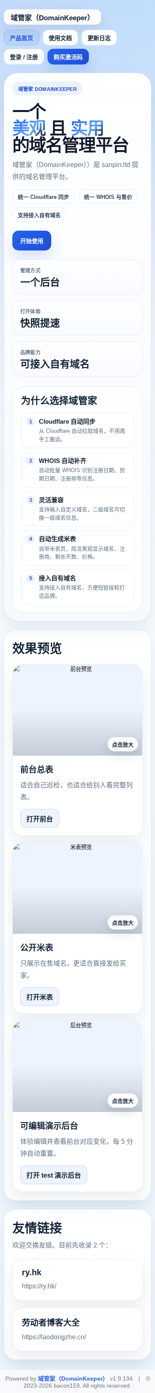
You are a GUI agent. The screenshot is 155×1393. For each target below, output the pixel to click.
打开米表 (39, 997)
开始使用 (31, 241)
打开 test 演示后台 (53, 1175)
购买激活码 (68, 57)
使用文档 (60, 38)
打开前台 (39, 819)
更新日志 (99, 38)
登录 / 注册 (24, 57)
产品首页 (21, 38)
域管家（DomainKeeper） (52, 18)
